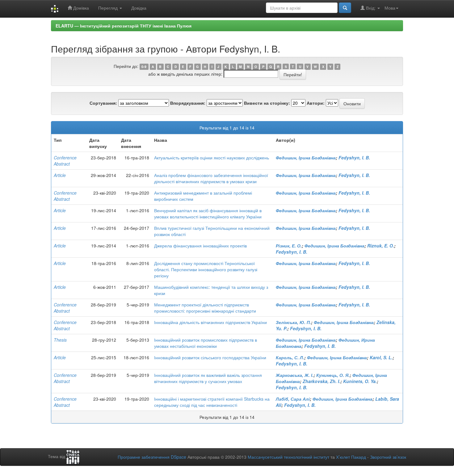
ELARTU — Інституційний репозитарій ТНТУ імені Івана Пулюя (123, 26)
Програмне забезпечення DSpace (152, 457)
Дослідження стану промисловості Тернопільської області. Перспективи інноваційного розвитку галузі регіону (205, 269)
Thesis (60, 340)
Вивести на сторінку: (267, 103)
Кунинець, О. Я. (333, 375)
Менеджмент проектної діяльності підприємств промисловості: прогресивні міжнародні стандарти (205, 307)
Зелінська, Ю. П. (293, 322)
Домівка (80, 8)
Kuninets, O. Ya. (360, 381)
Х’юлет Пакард (351, 457)
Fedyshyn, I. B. (354, 157)
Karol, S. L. (381, 357)
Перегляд (108, 8)
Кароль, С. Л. (290, 357)
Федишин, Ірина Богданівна (306, 157)
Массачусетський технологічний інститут (288, 457)
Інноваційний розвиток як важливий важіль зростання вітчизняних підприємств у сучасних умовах (208, 378)
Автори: (316, 103)
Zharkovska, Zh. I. (321, 381)
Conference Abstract (65, 160)
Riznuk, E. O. (380, 245)
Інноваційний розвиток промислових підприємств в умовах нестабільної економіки (205, 343)
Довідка (138, 8)
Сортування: (103, 103)
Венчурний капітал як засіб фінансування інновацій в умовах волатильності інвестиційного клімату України (208, 213)
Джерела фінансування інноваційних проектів (200, 245)
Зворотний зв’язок (388, 457)
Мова (390, 8)
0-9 (143, 66)
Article (60, 175)
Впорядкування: (187, 103)
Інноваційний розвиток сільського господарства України (210, 357)
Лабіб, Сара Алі (293, 399)
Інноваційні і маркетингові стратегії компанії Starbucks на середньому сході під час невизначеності (212, 402)
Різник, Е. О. (289, 245)
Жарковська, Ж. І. (294, 375)
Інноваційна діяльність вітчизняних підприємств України (210, 322)
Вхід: (371, 8)
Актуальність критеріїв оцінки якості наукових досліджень (211, 157)
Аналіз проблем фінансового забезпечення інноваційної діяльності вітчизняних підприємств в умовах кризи (211, 178)
